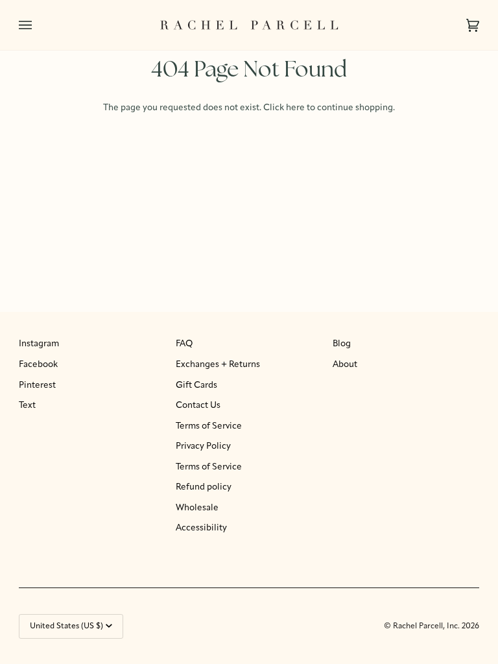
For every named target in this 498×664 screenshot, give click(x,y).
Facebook (38, 365)
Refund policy (203, 487)
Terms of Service (209, 426)
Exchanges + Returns (218, 365)
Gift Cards (196, 385)
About (345, 365)
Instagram (39, 344)
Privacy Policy (203, 446)
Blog (342, 344)
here (295, 108)
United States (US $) (66, 626)
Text (27, 405)
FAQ (184, 344)
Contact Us (198, 405)
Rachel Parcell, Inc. (427, 626)
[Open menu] (38, 25)
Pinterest (37, 385)
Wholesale (197, 508)
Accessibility (201, 528)
